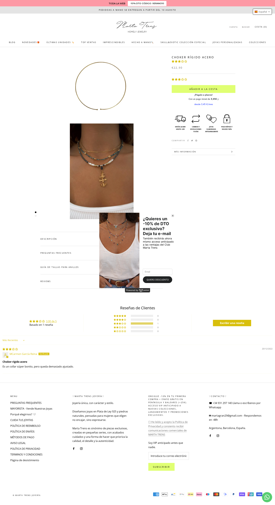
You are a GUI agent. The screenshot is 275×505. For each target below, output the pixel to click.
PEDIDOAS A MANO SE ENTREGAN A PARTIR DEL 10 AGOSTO (137, 9)
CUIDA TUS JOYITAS (21, 420)
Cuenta (233, 27)
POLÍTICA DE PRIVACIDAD (25, 449)
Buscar (246, 27)
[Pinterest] (196, 141)
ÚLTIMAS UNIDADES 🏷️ (60, 42)
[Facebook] (188, 141)
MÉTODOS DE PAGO (22, 437)
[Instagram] (81, 448)
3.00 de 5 (51, 321)
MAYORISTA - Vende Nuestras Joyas (31, 408)
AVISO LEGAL (18, 443)
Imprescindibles (114, 42)
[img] (10, 349)
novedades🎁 (31, 42)
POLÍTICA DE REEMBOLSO (25, 426)
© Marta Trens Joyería (27, 495)
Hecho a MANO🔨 (143, 42)
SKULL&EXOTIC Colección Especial (183, 42)
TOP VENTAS (88, 42)
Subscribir (161, 466)
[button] (179, 61)
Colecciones (257, 42)
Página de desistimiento (24, 460)
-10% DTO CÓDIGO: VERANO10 (147, 3)
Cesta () (261, 26)
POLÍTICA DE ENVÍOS (22, 431)
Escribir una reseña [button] (232, 323)
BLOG (12, 42)
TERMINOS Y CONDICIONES (26, 454)
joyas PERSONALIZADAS (227, 42)
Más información (185, 151)
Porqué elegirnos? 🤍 (23, 414)
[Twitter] (192, 141)
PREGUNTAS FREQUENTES (26, 403)
